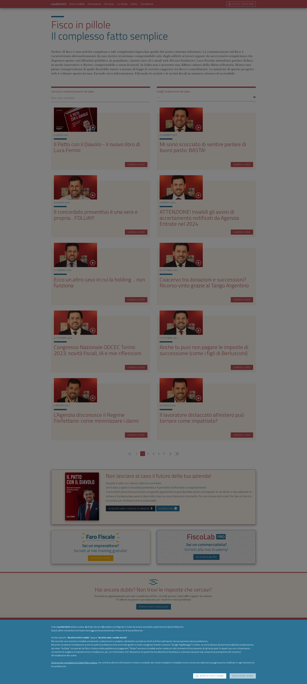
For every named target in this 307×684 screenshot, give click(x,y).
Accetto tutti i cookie (212, 676)
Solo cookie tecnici (242, 676)
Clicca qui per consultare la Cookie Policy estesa (74, 662)
